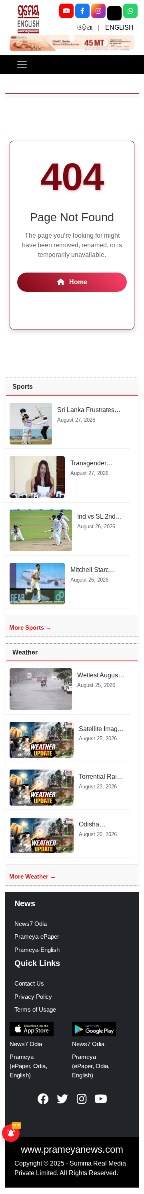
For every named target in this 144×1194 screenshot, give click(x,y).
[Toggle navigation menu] (22, 64)
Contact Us (29, 983)
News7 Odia (30, 923)
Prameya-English (37, 949)
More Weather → (32, 876)
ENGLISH (119, 27)
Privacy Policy (33, 996)
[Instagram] (98, 11)
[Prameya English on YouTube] (100, 1099)
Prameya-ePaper (36, 936)
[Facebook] (82, 11)
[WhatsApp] (130, 11)
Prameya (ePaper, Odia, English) (28, 1066)
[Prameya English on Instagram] (81, 1099)
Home (77, 282)
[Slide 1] (72, 37)
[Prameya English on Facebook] (43, 1099)
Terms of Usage (35, 1009)
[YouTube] (66, 11)
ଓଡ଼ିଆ (84, 27)
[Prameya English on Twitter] (62, 1099)
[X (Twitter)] (114, 13)
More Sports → (30, 627)
